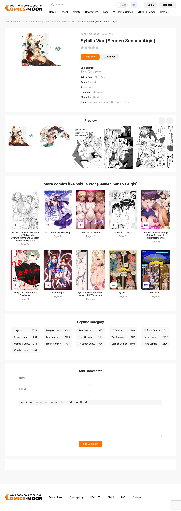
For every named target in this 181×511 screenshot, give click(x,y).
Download (110, 56)
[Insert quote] (77, 402)
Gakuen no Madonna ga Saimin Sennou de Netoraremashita (156, 235)
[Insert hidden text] (86, 402)
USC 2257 (95, 497)
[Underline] (31, 402)
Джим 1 (123, 292)
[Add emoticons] (62, 402)
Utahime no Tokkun (91, 232)
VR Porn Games (146, 11)
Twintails (126, 102)
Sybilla (96, 97)
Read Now (90, 56)
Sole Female (104, 102)
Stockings (92, 102)
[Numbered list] (56, 402)
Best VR (164, 11)
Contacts (136, 497)
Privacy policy (76, 497)
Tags (105, 11)
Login (151, 5)
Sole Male (116, 102)
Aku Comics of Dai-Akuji (57, 232)
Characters (91, 11)
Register (167, 5)
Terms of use (55, 497)
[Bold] (22, 402)
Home (52, 11)
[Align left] (37, 402)
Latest (64, 11)
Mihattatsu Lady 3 (123, 232)
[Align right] (46, 402)
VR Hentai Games (123, 11)
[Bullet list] (52, 402)
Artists (76, 11)
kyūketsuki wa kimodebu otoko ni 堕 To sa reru (90, 294)
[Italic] (26, 402)
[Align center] (41, 402)
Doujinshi (92, 82)
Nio (90, 87)
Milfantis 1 (155, 292)
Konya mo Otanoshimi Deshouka (25, 294)
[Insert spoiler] (81, 402)
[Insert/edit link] (66, 402)
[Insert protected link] (71, 402)
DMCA (111, 497)
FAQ (123, 497)
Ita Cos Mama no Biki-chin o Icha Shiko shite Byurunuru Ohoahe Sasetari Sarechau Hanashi (25, 236)
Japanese (98, 92)
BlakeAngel (58, 292)
